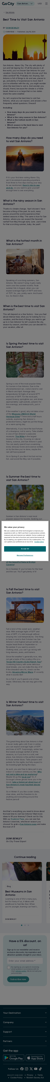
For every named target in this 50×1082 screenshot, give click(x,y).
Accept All (25, 549)
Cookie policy (39, 542)
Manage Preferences (25, 555)
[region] (25, 541)
